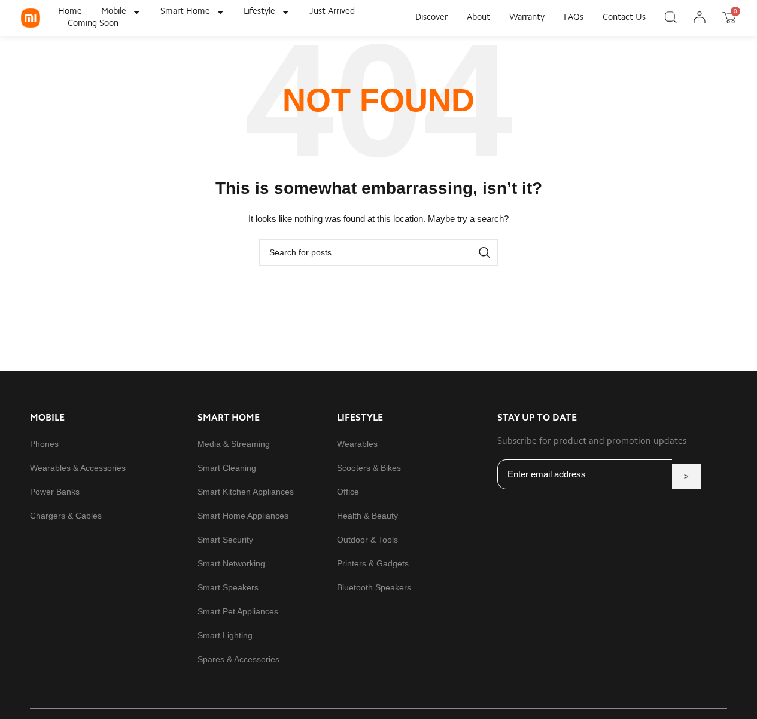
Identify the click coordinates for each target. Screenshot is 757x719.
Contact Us (624, 17)
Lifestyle (259, 11)
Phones (44, 444)
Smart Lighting (225, 635)
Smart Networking (231, 563)
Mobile (113, 11)
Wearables (357, 444)
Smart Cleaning (226, 468)
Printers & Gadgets (373, 563)
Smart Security (225, 539)
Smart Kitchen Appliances (245, 491)
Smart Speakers (228, 587)
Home (70, 11)
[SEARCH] (484, 252)
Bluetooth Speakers (374, 587)
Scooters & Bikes (369, 468)
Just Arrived (332, 11)
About (478, 17)
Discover (431, 17)
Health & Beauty (367, 515)
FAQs (573, 17)
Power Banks (55, 491)
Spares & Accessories (238, 659)
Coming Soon (93, 23)
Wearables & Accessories (78, 468)
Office (348, 491)
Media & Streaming (233, 444)
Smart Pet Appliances (237, 611)
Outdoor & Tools (367, 539)
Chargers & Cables (66, 515)
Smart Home (185, 11)
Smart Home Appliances (242, 515)
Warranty (527, 17)
